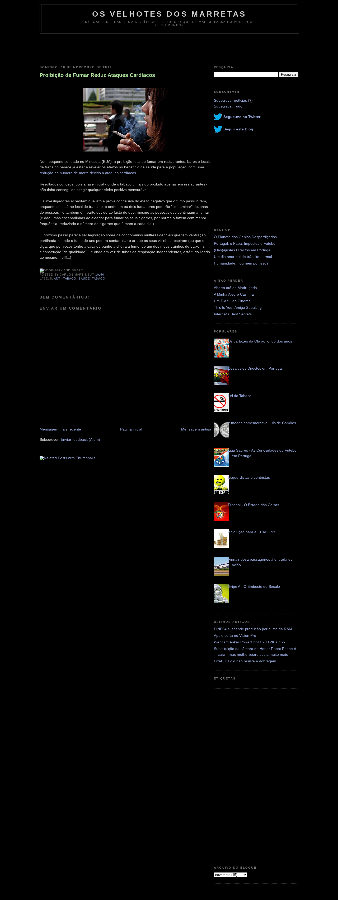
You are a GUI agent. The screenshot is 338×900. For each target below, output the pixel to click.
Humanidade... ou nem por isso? (241, 263)
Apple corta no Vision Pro (235, 635)
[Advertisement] (169, 48)
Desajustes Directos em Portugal (255, 368)
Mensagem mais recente (60, 429)
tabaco (98, 278)
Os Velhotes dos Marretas (169, 14)
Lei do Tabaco (239, 396)
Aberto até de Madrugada (235, 288)
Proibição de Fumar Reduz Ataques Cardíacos (97, 75)
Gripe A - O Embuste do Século (254, 586)
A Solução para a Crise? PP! (251, 532)
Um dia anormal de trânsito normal (243, 257)
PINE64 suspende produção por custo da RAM (253, 629)
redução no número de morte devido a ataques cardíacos (88, 173)
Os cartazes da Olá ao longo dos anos (260, 341)
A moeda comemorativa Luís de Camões (262, 423)
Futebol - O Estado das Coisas (253, 505)
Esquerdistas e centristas (249, 477)
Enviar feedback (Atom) (80, 439)
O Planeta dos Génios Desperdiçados (245, 237)
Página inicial (131, 429)
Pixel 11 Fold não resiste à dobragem (245, 661)
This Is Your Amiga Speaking (238, 307)
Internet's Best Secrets (233, 314)
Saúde (84, 278)
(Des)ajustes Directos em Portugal (242, 250)
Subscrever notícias (230, 100)
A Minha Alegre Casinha (234, 294)
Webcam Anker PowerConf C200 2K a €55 (249, 642)
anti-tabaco (65, 278)
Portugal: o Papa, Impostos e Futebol (245, 243)
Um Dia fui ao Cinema (232, 301)
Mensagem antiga (196, 429)
